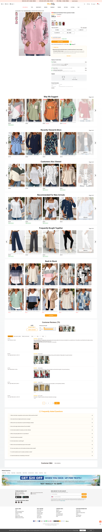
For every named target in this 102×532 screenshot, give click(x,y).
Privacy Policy (78, 511)
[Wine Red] (63, 24)
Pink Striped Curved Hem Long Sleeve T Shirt (49, 286)
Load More (51, 315)
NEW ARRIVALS (25, 7)
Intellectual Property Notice (80, 512)
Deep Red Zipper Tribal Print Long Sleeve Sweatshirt (68, 187)
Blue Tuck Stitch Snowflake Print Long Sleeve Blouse (85, 187)
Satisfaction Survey (59, 515)
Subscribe (84, 494)
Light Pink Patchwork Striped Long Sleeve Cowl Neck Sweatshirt (53, 122)
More (86, 68)
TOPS (32, 7)
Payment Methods (40, 510)
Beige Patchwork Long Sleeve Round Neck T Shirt (67, 311)
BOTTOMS (66, 7)
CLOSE (91, 530)
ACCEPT (82, 530)
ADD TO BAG (60, 41)
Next (57, 403)
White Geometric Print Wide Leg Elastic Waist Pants (16, 253)
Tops (22, 10)
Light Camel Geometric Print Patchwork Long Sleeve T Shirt (68, 286)
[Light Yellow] (56, 24)
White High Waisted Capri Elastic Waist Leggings (85, 253)
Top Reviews (10, 336)
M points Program (40, 512)
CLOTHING (72, 7)
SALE (78, 7)
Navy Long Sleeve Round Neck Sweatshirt (67, 122)
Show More (68, 55)
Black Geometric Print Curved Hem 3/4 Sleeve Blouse (51, 220)
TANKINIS (59, 7)
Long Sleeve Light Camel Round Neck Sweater (15, 187)
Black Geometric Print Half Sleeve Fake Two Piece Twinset (86, 220)
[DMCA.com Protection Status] (67, 521)
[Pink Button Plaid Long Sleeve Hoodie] (34, 34)
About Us (57, 510)
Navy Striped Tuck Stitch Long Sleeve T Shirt (15, 286)
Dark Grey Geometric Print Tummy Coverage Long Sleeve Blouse (86, 286)
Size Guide (84, 27)
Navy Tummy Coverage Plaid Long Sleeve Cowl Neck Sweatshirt (18, 122)
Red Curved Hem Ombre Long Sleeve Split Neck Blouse (52, 187)
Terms (61, 500)
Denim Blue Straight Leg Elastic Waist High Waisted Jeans (35, 187)
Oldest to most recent (25, 336)
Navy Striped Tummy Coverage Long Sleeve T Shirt (16, 220)
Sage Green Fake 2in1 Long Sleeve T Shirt (15, 311)
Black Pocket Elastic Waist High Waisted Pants (67, 253)
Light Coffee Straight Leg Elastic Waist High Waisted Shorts (35, 220)
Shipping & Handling (18, 512)
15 (53, 403)
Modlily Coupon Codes (19, 516)
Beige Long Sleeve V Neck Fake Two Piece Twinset (33, 286)
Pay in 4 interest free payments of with (60, 44)
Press (57, 516)
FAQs (16, 510)
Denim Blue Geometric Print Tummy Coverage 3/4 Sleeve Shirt (86, 311)
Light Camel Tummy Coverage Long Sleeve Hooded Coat (51, 311)
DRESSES (45, 7)
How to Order (39, 511)
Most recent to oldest (17, 336)
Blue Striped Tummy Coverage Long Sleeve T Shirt (33, 311)
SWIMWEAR (52, 7)
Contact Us (39, 515)
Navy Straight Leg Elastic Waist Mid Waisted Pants (34, 253)
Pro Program (58, 512)
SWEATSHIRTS (38, 7)
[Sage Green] (60, 24)
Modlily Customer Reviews (19, 517)
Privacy (64, 500)
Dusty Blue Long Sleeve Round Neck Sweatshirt (85, 122)
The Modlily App (78, 515)
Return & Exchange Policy (19, 511)
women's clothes (18, 10)
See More (52, 87)
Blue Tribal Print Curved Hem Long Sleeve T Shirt (68, 220)
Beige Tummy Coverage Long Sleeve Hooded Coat (34, 155)
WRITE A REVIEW (32, 329)
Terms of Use (78, 510)
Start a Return (39, 517)
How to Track (17, 515)
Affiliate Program (59, 511)
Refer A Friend (78, 516)
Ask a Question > (58, 463)
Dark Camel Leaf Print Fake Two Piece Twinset (16, 155)
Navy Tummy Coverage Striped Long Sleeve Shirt (68, 155)
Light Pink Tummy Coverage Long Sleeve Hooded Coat (86, 155)
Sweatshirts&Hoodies (27, 10)
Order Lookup (39, 516)
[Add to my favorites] (71, 42)
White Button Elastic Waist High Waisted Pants (50, 253)
